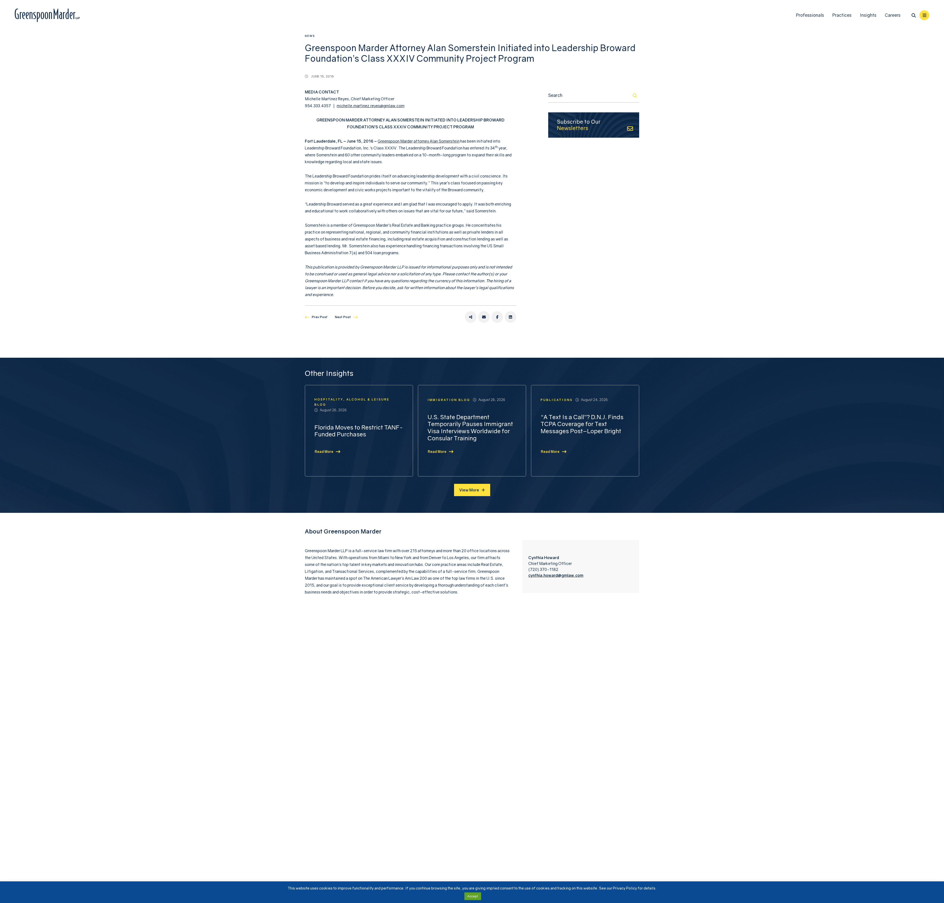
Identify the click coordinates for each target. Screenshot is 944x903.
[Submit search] (635, 95)
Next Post (343, 317)
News (310, 35)
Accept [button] (472, 896)
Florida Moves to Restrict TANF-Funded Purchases (358, 431)
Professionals (810, 15)
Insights (868, 15)
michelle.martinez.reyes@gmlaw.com (370, 105)
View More (469, 490)
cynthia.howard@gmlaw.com (555, 575)
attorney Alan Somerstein (436, 141)
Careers (892, 15)
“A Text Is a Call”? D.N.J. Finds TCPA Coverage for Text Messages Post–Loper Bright (582, 424)
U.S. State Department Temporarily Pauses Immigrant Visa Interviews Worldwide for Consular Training (470, 428)
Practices (842, 15)
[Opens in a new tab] (470, 317)
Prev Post (319, 317)
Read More (324, 451)
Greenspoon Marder (395, 141)
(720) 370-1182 (543, 569)
